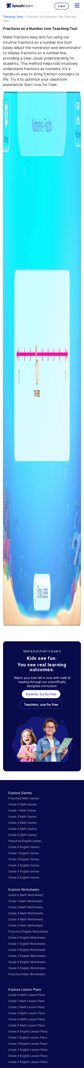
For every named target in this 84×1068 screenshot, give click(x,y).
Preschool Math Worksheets (26, 974)
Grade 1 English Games (23, 853)
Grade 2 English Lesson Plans (27, 1043)
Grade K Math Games (22, 804)
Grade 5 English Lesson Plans (28, 1062)
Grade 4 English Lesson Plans (28, 1055)
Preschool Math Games (23, 798)
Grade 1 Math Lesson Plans (26, 1001)
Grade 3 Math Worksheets (25, 913)
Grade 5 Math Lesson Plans (26, 1025)
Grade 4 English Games (23, 871)
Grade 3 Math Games (22, 822)
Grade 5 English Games (23, 877)
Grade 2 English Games (23, 859)
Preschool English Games (25, 841)
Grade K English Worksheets (27, 937)
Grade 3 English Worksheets (27, 956)
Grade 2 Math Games (22, 816)
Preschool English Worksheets (28, 931)
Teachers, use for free (41, 704)
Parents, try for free (41, 694)
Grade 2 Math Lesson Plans (26, 1007)
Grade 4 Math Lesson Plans (26, 1019)
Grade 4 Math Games (22, 828)
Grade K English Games (23, 847)
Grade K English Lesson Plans (28, 1031)
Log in (61, 6)
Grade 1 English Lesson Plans (27, 1037)
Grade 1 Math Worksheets (25, 901)
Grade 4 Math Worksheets (25, 919)
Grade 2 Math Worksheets (25, 907)
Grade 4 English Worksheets (27, 962)
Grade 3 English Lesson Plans (28, 1049)
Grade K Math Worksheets (25, 895)
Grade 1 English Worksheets (26, 943)
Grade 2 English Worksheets (26, 949)
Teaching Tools (13, 16)
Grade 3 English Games (23, 865)
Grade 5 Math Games (22, 834)
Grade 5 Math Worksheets (25, 925)
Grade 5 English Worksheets (27, 968)
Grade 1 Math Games (22, 810)
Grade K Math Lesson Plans (26, 995)
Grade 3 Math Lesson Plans (26, 1013)
